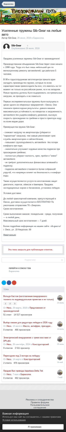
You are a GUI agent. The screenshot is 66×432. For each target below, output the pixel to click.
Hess (9, 308)
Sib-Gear (12, 38)
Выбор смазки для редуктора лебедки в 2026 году (27, 322)
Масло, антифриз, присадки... (37, 326)
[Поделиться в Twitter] (4, 282)
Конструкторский (41, 344)
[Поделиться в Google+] (14, 282)
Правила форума (40, 402)
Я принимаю (34, 426)
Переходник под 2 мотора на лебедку (21, 356)
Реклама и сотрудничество (40, 399)
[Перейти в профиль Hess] (60, 298)
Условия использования (14, 420)
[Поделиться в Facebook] (9, 282)
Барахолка (38, 38)
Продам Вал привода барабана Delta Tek (23, 371)
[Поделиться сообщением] (61, 48)
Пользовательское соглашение (40, 406)
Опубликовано (25, 48)
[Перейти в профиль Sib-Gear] (6, 47)
